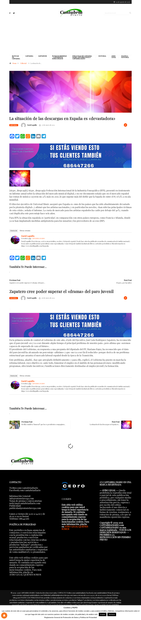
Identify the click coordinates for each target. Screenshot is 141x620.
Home (14, 63)
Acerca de (13, 230)
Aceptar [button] (102, 614)
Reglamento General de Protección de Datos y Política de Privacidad (70, 617)
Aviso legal (113, 56)
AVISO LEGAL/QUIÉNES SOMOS (75, 527)
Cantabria (29, 56)
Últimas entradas (25, 230)
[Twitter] (14, 13)
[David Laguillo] (15, 239)
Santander (42, 56)
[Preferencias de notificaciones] (4, 615)
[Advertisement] (70, 36)
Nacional (13, 298)
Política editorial (125, 56)
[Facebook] (9, 13)
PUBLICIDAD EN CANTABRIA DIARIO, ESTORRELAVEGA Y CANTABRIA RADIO (82, 57)
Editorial (102, 56)
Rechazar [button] (112, 614)
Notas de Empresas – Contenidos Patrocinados (59, 57)
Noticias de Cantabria (16, 57)
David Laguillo (32, 125)
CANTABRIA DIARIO (38, 238)
